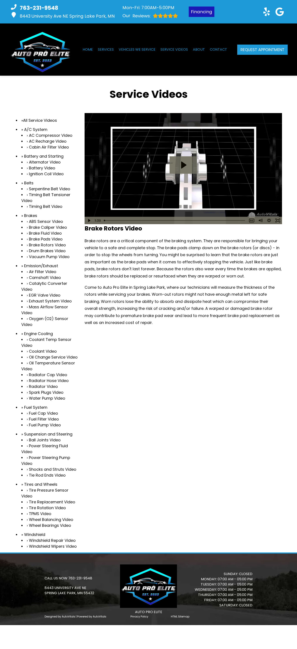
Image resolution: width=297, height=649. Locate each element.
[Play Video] (89, 220)
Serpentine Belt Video (49, 189)
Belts (28, 183)
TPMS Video (40, 513)
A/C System (35, 129)
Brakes (30, 215)
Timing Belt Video (45, 206)
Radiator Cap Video (48, 374)
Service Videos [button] (174, 49)
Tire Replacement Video (52, 502)
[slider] (175, 220)
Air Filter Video (42, 271)
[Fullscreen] (277, 220)
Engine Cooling (38, 333)
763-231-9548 (80, 578)
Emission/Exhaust (41, 266)
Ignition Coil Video (46, 174)
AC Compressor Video (50, 135)
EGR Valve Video (44, 295)
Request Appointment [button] (262, 49)
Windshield (34, 534)
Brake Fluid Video (45, 233)
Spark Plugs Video (46, 392)
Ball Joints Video (45, 440)
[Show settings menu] (269, 220)
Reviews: (136, 16)
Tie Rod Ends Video (47, 475)
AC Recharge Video (48, 141)
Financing (201, 12)
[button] (266, 11)
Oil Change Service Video (53, 357)
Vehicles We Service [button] (137, 49)
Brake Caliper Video (48, 227)
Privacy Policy (139, 616)
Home (88, 49)
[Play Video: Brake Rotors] (183, 165)
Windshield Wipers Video (53, 546)
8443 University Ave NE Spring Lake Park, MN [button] (67, 16)
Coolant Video (43, 351)
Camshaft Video (45, 277)
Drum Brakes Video (47, 251)
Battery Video (42, 168)
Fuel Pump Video (45, 425)
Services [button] (106, 49)
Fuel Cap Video (43, 413)
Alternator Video (45, 162)
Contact (218, 49)
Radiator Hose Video (49, 380)
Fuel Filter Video (44, 419)
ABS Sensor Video (46, 221)
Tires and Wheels (40, 484)
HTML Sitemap (180, 616)
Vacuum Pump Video (49, 256)
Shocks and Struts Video (52, 469)
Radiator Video (43, 386)
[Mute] (260, 220)
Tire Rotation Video (47, 508)
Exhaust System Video (50, 301)
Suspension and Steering (48, 434)
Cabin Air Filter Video (49, 147)
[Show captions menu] (251, 220)
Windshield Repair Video (52, 540)
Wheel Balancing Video (51, 519)
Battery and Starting (43, 156)
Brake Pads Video (46, 239)
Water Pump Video (47, 398)
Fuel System (35, 407)
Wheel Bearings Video (50, 525)
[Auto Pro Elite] (40, 49)
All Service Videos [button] (40, 120)
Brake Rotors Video (47, 245)
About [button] (199, 49)
